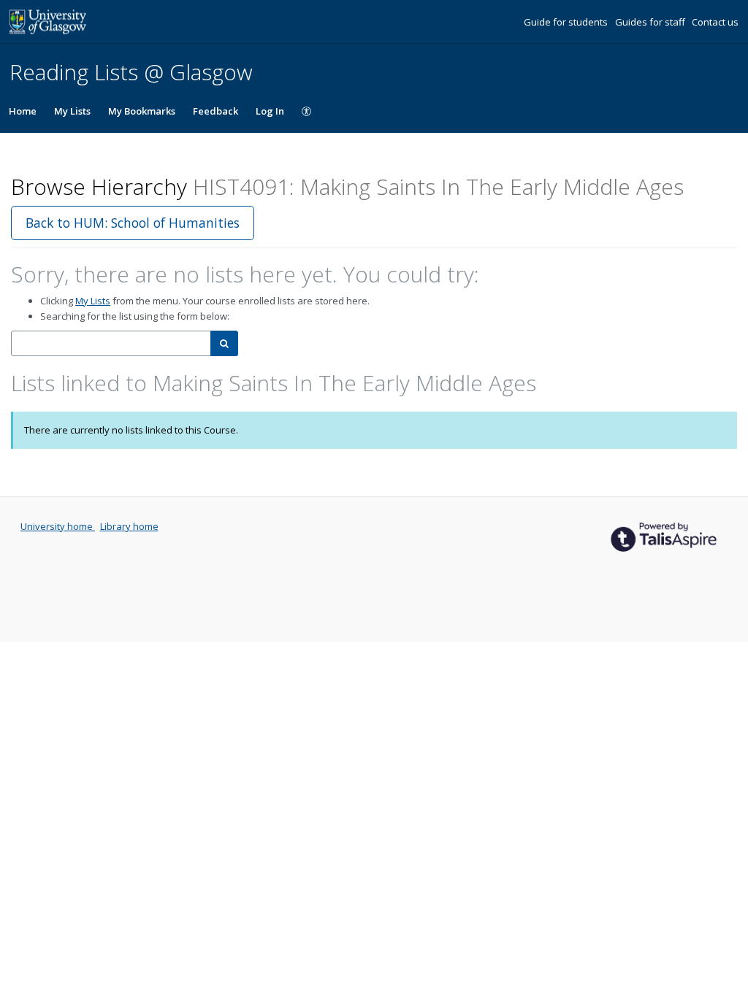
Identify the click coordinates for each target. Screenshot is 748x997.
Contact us (715, 21)
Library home (129, 526)
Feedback (215, 111)
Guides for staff (651, 21)
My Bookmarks (141, 111)
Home (23, 111)
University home (57, 526)
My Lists (72, 111)
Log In (270, 111)
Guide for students (567, 21)
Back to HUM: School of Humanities (133, 222)
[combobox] (111, 343)
